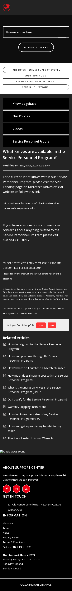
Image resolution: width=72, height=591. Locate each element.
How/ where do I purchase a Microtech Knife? (36, 368)
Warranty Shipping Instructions (27, 407)
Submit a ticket (36, 47)
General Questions (35, 87)
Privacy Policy (11, 537)
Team (6, 528)
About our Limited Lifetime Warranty (31, 438)
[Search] (62, 32)
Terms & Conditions (14, 542)
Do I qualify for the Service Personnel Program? (37, 399)
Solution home (35, 75)
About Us (8, 523)
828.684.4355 (15, 509)
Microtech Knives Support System (37, 70)
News (6, 532)
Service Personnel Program (35, 81)
